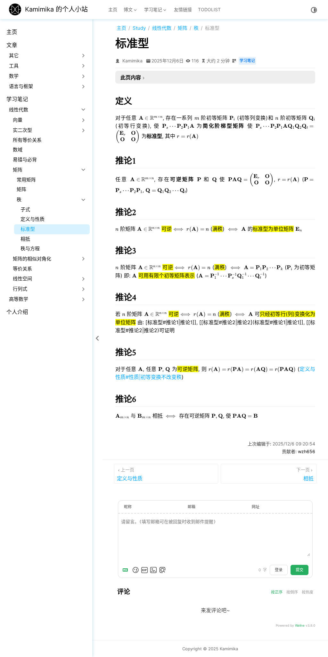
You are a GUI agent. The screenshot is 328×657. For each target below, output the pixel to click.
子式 (25, 209)
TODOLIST (209, 9)
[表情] (135, 570)
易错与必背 (25, 159)
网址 (255, 506)
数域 (17, 150)
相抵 (25, 239)
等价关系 (22, 269)
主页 (112, 9)
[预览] (162, 570)
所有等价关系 (27, 140)
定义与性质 (32, 219)
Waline (300, 625)
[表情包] (144, 570)
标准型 (27, 229)
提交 (299, 570)
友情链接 (183, 9)
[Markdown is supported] (126, 570)
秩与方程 (30, 248)
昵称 (128, 506)
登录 (279, 570)
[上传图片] (153, 570)
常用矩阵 (26, 180)
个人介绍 (17, 312)
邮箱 (191, 506)
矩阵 (21, 189)
